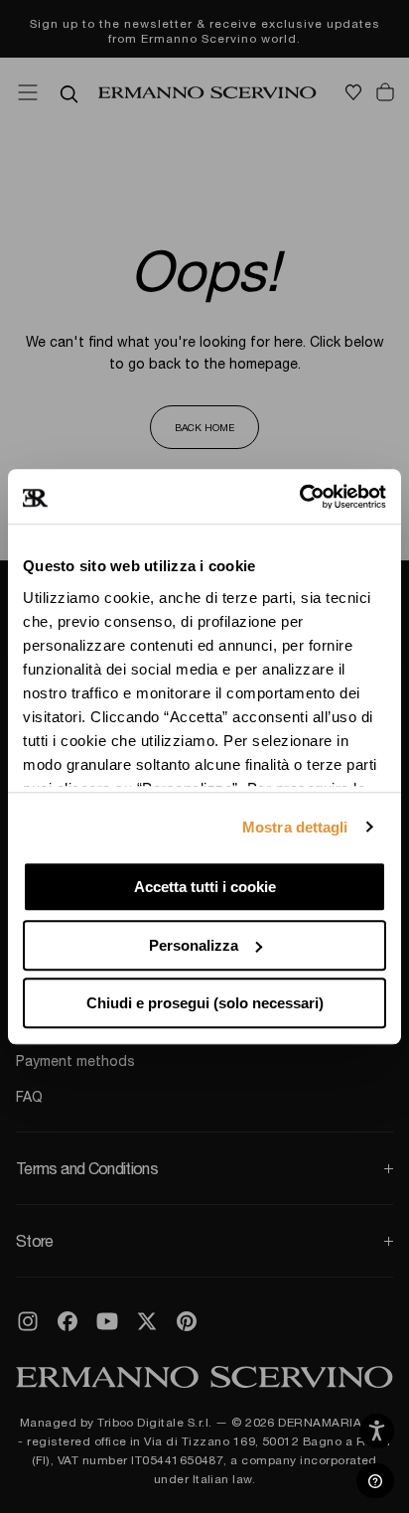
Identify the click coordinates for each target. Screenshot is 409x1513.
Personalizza (193, 945)
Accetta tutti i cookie (205, 886)
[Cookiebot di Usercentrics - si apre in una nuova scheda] (299, 497)
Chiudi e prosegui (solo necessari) (205, 1002)
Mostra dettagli (295, 827)
